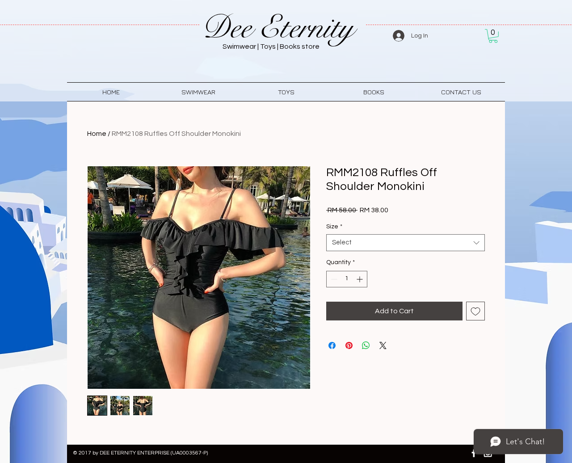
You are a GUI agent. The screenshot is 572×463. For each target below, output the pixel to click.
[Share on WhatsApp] (366, 345)
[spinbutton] (347, 279)
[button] (493, 36)
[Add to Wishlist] (475, 311)
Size (334, 226)
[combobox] (405, 242)
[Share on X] (383, 345)
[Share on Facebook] (332, 345)
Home (96, 133)
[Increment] (360, 279)
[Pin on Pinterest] (349, 345)
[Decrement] (333, 279)
